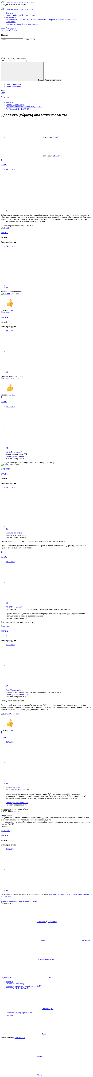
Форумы (9, 13)
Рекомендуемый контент (16, 19)
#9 (7, 890)
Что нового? (11, 17)
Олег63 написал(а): (14, 533)
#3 (7, 372)
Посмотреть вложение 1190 (17, 694)
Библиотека (11, 22)
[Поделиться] (24, 190)
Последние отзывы (14, 24)
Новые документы (50, 19)
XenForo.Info (20, 1038)
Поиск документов (30, 24)
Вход (3, 93)
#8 (7, 783)
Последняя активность (67, 19)
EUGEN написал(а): (14, 452)
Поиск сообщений (29, 15)
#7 (7, 686)
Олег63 (56, 137)
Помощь (9, 1015)
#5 (7, 529)
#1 (7, 211)
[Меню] (2, 7)
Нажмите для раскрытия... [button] (16, 458)
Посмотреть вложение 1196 (17, 803)
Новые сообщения (13, 15)
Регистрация (6, 97)
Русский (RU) (48, 1009)
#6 (7, 603)
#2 (7, 287)
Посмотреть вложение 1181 (17, 456)
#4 (7, 448)
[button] (45, 58)
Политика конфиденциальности (19, 1013)
